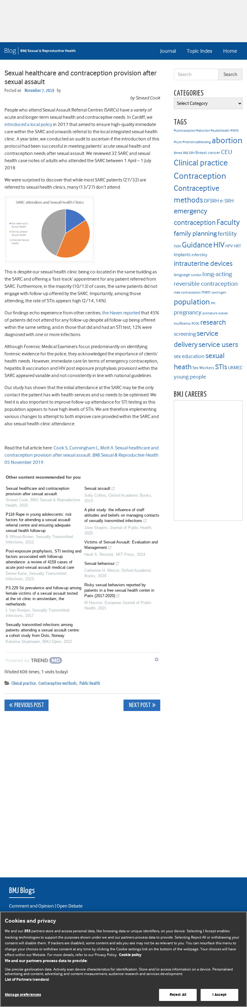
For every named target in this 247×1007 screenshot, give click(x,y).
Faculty (228, 222)
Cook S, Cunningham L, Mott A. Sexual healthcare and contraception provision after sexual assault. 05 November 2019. (82, 455)
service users (218, 344)
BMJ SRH (189, 153)
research (213, 322)
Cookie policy (130, 955)
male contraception (187, 292)
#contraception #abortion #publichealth (202, 131)
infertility (199, 255)
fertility (227, 233)
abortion (227, 140)
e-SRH (227, 201)
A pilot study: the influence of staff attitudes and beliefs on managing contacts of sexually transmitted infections (121, 515)
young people (190, 376)
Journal (168, 51)
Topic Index (199, 51)
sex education (189, 356)
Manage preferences (23, 995)
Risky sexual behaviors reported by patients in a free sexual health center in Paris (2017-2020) (119, 590)
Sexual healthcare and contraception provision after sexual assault (37, 491)
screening (185, 334)
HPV (229, 246)
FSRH (177, 246)
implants (182, 254)
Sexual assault (97, 488)
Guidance (197, 245)
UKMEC (235, 367)
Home (230, 51)
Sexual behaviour (99, 563)
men (206, 292)
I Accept (219, 995)
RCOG (195, 324)
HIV (218, 244)
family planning (195, 233)
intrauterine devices (203, 263)
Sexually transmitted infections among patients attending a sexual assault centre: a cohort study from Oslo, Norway (43, 630)
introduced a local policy (28, 124)
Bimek (178, 153)
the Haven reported (121, 313)
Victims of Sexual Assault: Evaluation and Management (121, 545)
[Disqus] (82, 791)
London (196, 275)
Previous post (29, 705)
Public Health (90, 683)
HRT (237, 246)
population (192, 301)
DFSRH (211, 201)
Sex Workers (203, 368)
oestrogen (218, 292)
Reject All (178, 995)
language (182, 274)
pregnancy (188, 312)
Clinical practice (23, 683)
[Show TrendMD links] (156, 659)
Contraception (200, 176)
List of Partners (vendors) (27, 979)
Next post (139, 705)
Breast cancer (207, 152)
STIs (221, 367)
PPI (213, 303)
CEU (226, 152)
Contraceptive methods (58, 683)
